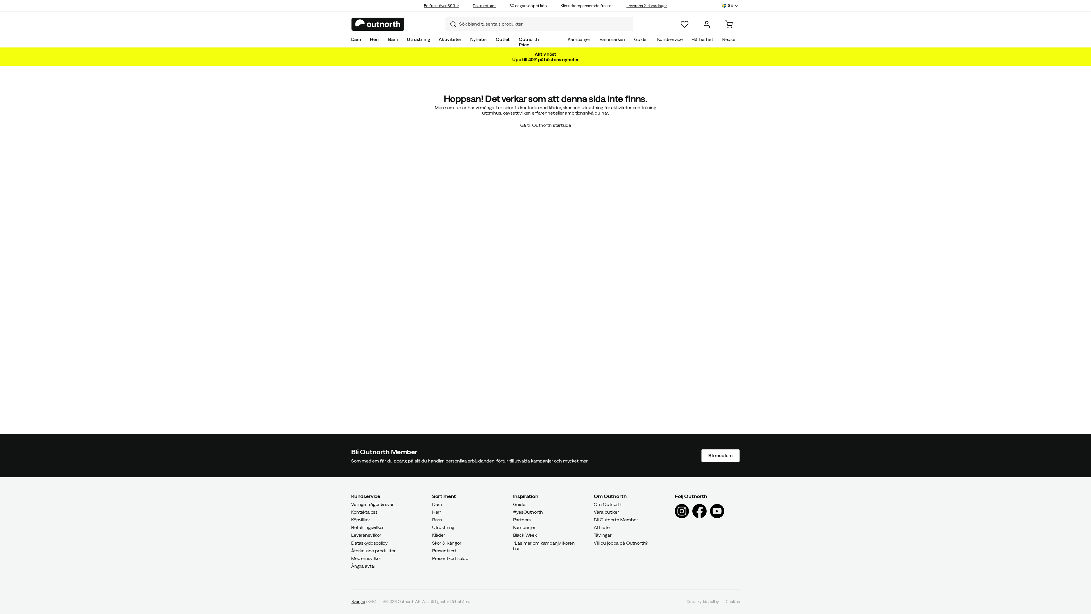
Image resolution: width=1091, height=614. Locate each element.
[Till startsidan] (378, 24)
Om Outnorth (608, 504)
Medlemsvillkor (366, 558)
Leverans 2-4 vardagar (646, 5)
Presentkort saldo (450, 558)
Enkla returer (484, 5)
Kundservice (669, 39)
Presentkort (444, 550)
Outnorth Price (529, 42)
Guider (641, 39)
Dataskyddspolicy (369, 542)
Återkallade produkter (373, 550)
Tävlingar (603, 535)
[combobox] (539, 24)
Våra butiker (606, 512)
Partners (522, 519)
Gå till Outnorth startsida (545, 125)
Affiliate (602, 527)
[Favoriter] (684, 24)
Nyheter (478, 39)
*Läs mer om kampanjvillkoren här (544, 545)
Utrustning (418, 39)
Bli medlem (720, 455)
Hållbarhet (702, 39)
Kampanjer (579, 39)
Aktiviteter (450, 39)
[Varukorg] (728, 24)
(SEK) (363, 602)
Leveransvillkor (366, 535)
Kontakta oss (364, 512)
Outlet (503, 39)
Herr (374, 39)
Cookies (733, 602)
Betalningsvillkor (367, 527)
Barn (393, 39)
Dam (356, 39)
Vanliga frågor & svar (372, 504)
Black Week (525, 535)
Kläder (438, 535)
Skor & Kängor (446, 542)
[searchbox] (544, 24)
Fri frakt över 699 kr (441, 5)
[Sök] (450, 24)
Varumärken (612, 39)
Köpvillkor (360, 519)
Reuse (728, 39)
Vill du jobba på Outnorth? (620, 542)
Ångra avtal (362, 566)
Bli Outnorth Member (616, 519)
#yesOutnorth (528, 512)
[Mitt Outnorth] (707, 24)
